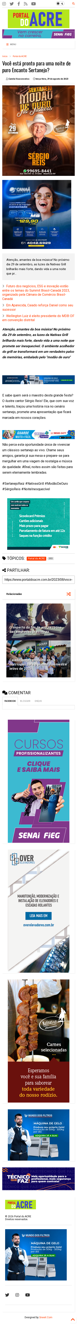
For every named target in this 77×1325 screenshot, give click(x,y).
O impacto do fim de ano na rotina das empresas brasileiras (35, 629)
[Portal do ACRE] (38, 26)
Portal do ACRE (20, 56)
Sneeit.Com (45, 1317)
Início (4, 56)
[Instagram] (4, 4)
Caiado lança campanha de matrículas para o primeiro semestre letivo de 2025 (38, 664)
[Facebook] (18, 4)
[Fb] (26, 4)
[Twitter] (12, 4)
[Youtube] (27, 1295)
